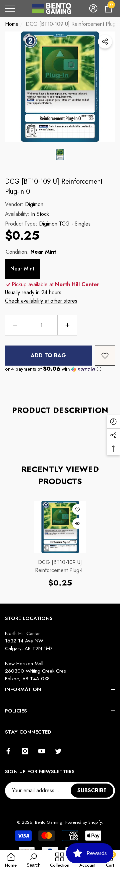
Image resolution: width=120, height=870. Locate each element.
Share (105, 41)
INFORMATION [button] (23, 689)
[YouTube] (41, 751)
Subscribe (92, 790)
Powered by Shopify (83, 822)
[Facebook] (8, 751)
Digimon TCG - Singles (65, 224)
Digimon (34, 204)
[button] (93, 8)
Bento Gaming (48, 822)
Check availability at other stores (41, 301)
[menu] (10, 8)
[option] (60, 87)
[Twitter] (58, 751)
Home (12, 24)
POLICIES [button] (16, 710)
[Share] (105, 41)
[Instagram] (25, 751)
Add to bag (48, 355)
